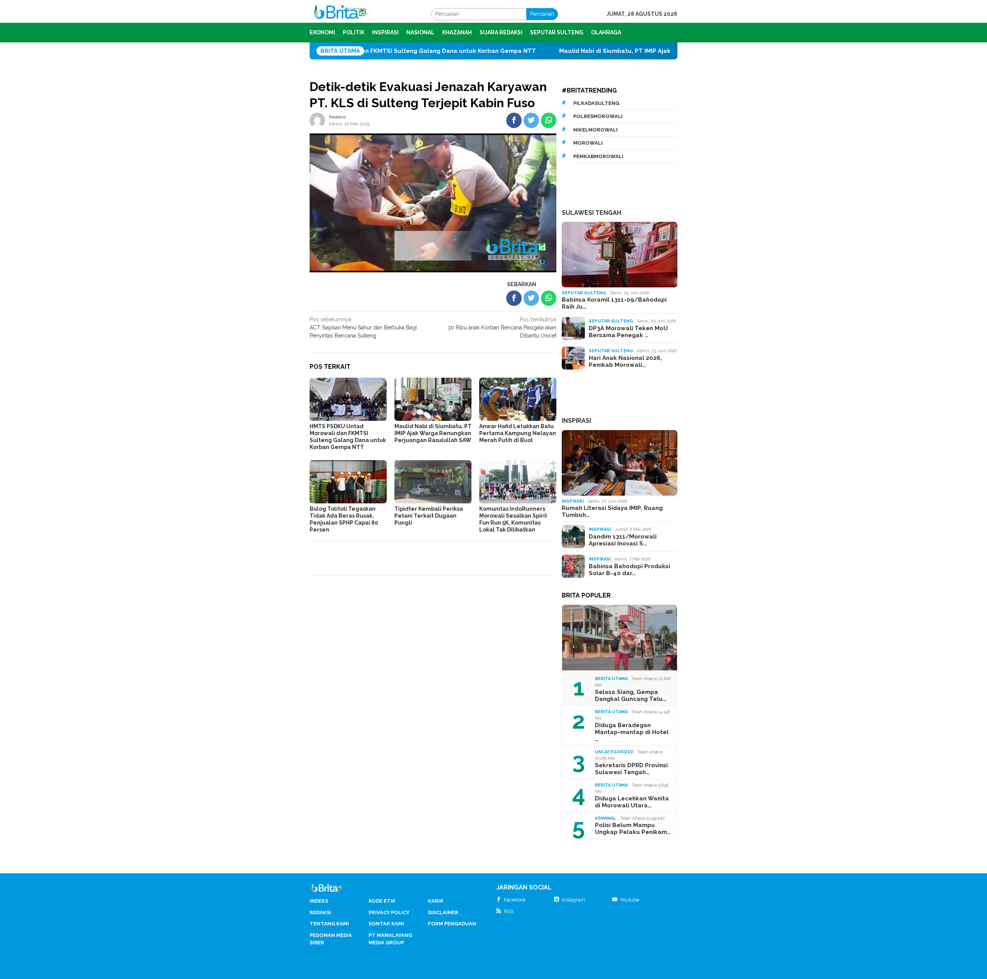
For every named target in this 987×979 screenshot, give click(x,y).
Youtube (629, 900)
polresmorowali (598, 116)
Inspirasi (573, 501)
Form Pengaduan (452, 924)
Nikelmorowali (595, 130)
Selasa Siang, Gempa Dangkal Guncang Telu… (631, 695)
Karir (435, 901)
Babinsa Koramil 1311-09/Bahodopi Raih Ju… (614, 303)
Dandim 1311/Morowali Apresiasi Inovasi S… (623, 540)
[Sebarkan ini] (514, 120)
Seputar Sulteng (584, 292)
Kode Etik (382, 901)
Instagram (573, 900)
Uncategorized (614, 752)
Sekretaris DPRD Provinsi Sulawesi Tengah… (631, 769)
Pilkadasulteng (596, 103)
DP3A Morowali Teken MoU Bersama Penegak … (628, 332)
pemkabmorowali (598, 156)
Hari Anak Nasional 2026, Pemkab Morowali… (625, 361)
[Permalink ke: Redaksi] (317, 120)
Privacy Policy (389, 912)
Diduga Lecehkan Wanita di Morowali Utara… (632, 802)
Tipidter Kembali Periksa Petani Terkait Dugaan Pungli (428, 516)
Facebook (515, 900)
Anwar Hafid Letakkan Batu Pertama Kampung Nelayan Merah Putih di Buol (517, 433)
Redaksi (320, 912)
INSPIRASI (576, 420)
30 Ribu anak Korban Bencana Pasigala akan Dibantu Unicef (502, 327)
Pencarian (542, 14)
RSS (509, 911)
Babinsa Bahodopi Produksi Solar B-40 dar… (629, 570)
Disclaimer (443, 912)
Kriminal (605, 818)
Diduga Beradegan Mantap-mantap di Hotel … (632, 732)
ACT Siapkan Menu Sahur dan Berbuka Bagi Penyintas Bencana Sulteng (363, 327)
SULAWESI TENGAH (591, 212)
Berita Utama (611, 678)
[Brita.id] (340, 13)
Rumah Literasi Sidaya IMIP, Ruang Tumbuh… (612, 511)
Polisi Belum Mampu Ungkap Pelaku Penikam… (633, 829)
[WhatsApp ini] (548, 120)
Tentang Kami (329, 924)
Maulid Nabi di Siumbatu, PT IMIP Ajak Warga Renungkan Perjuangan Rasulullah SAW (631, 50)
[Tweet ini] (531, 120)
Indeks (319, 901)
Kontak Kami (386, 924)
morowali (588, 143)
